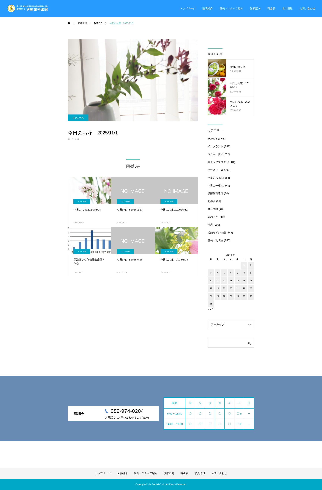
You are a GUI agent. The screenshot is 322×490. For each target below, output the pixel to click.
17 (211, 288)
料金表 (271, 8)
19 (224, 288)
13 (231, 280)
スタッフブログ (217, 162)
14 (237, 280)
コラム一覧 (78, 117)
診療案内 (255, 8)
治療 (210, 224)
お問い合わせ (307, 8)
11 (218, 280)
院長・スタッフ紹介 (231, 8)
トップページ (187, 8)
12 (224, 280)
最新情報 (213, 209)
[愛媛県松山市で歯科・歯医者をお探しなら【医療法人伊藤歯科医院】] (27, 8)
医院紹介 (207, 8)
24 (211, 296)
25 (218, 296)
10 (211, 280)
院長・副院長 (215, 240)
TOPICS (212, 138)
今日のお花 (214, 177)
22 (244, 288)
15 (244, 280)
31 (211, 304)
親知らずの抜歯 (217, 232)
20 (231, 288)
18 (218, 288)
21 (237, 288)
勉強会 (211, 201)
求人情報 (287, 8)
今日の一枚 (214, 185)
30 (251, 296)
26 (224, 296)
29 (244, 296)
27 (231, 296)
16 (251, 280)
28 (237, 296)
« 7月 (211, 308)
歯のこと (213, 216)
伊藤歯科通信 (215, 193)
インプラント (215, 146)
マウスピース (215, 169)
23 (251, 288)
